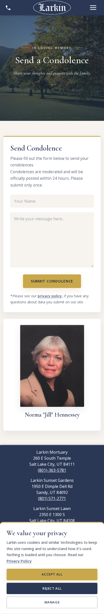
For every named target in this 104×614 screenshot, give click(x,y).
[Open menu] (93, 7)
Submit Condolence (52, 281)
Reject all (51, 588)
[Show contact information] (8, 7)
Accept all (52, 574)
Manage (52, 602)
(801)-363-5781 (52, 470)
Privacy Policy (19, 560)
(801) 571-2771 (52, 498)
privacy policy (50, 296)
